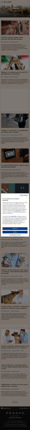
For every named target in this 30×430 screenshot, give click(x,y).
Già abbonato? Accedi (15, 234)
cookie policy (18, 210)
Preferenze (15, 228)
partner (20, 217)
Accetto (15, 232)
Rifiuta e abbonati (24, 195)
